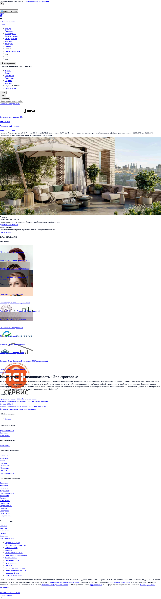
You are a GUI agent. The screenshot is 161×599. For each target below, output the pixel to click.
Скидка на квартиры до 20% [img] (11, 117)
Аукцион (8, 550)
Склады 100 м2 (6, 404)
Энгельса (3, 460)
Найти (17, 103)
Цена (3, 95)
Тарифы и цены (11, 558)
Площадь (5, 98)
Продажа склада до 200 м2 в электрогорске (18, 399)
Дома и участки (11, 36)
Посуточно (9, 75)
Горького (3, 470)
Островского (5, 516)
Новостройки (10, 33)
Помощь (8, 565)
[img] (29, 117)
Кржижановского (7, 430)
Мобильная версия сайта (10, 592)
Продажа (9, 31)
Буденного (4, 490)
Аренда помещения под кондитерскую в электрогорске (23, 406)
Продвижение (10, 563)
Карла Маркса (6, 505)
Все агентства (5, 372)
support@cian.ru (96, 584)
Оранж (8, 419)
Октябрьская (5, 465)
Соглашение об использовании (36, 1)
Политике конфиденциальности (55, 584)
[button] (80, 123)
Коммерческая (11, 38)
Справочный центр (12, 542)
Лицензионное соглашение (119, 582)
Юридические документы (15, 545)
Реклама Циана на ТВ (14, 552)
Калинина (4, 488)
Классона (4, 485)
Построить (9, 78)
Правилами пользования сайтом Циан (63, 582)
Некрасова (4, 503)
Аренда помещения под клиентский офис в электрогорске (24, 401)
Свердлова (4, 511)
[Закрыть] (2, 4)
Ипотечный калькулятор (15, 568)
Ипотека (8, 41)
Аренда (8, 28)
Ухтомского (5, 435)
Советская (4, 433)
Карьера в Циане (12, 573)
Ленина (3, 498)
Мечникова (4, 468)
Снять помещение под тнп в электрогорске (18, 409)
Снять (7, 73)
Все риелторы (5, 279)
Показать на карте (7, 103)
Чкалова (3, 463)
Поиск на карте (11, 547)
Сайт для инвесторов (13, 575)
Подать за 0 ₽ (10, 88)
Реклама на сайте (12, 560)
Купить (8, 70)
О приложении (6, 595)
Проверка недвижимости (15, 570)
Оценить (8, 80)
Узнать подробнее (7, 130)
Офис (3, 92)
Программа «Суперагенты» (16, 555)
